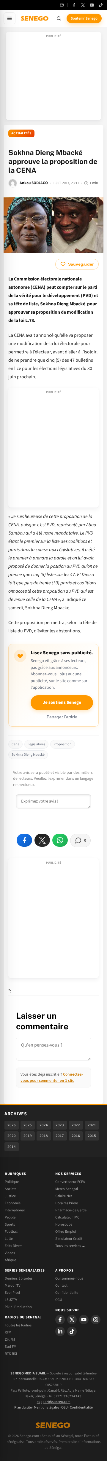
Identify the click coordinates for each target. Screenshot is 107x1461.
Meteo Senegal (66, 1189)
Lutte (9, 1238)
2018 (44, 1135)
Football (11, 1231)
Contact (61, 1285)
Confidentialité (81, 1407)
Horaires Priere (66, 1203)
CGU (58, 1299)
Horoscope (63, 1224)
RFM (8, 1332)
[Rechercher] (59, 18)
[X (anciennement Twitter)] (83, 5)
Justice (10, 1196)
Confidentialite (66, 1292)
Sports (10, 1224)
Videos (10, 1253)
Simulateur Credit (68, 1238)
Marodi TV (12, 1285)
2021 (92, 1125)
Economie (13, 1203)
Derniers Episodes (18, 1278)
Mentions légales (46, 1407)
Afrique (10, 1260)
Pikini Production (18, 1307)
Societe (10, 1189)
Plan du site (23, 1407)
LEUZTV (11, 1299)
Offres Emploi (65, 1231)
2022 (76, 1125)
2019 (27, 1135)
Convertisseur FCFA (70, 1181)
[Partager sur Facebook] (24, 840)
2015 (92, 1135)
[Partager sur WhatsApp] (60, 840)
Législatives (36, 744)
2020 (11, 1135)
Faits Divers (13, 1245)
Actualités (21, 133)
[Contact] (61, 5)
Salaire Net (63, 1196)
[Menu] (9, 18)
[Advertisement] (53, 78)
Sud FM (10, 1346)
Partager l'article (62, 717)
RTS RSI (11, 1353)
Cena (15, 744)
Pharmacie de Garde (70, 1210)
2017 (60, 1135)
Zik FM (10, 1339)
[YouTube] (92, 5)
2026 (11, 1125)
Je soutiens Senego (62, 702)
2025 (27, 1125)
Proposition (63, 744)
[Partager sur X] (42, 840)
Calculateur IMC (67, 1217)
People (10, 1217)
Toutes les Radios (18, 1325)
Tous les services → (70, 1245)
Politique (12, 1181)
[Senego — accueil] (35, 18)
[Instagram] (95, 1319)
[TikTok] (100, 5)
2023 (60, 1125)
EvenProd (12, 1292)
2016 (76, 1135)
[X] (72, 1319)
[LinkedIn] (60, 1331)
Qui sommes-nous (69, 1278)
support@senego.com (53, 1401)
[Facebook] (74, 5)
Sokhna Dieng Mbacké (28, 754)
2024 (44, 1125)
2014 (11, 1146)
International (15, 1210)
